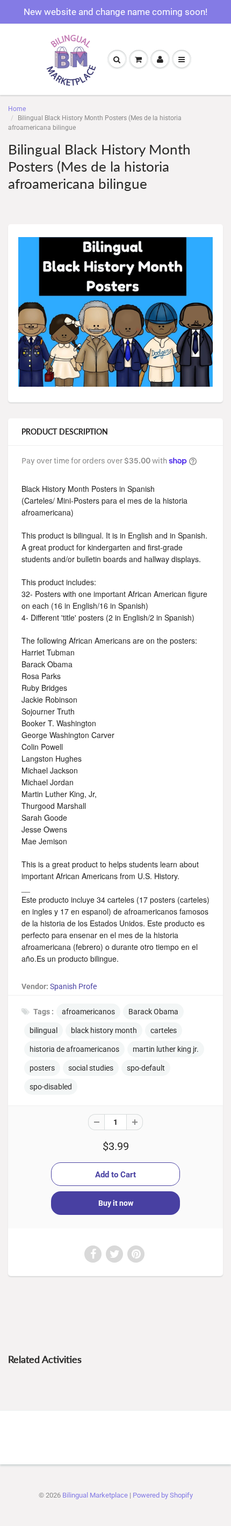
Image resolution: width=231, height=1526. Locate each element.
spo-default (146, 1068)
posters (42, 1068)
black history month (104, 1030)
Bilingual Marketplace (95, 1495)
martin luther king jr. (166, 1049)
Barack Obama (153, 1011)
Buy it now (115, 1203)
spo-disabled (51, 1086)
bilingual (43, 1030)
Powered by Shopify (163, 1495)
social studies (90, 1068)
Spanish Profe (73, 986)
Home (17, 109)
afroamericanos (88, 1011)
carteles (163, 1030)
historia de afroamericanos (74, 1049)
